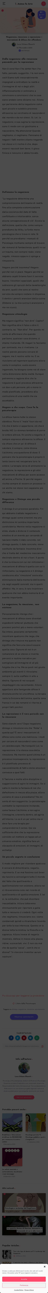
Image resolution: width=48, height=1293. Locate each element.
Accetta (24, 1279)
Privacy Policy (29, 1290)
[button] (45, 1267)
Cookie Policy (18, 1290)
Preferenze (24, 1285)
